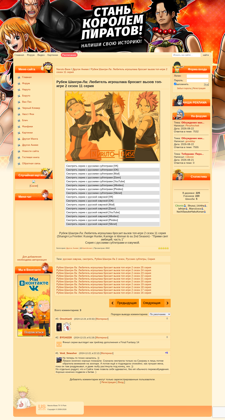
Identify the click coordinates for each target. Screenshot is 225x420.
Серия (151, 259)
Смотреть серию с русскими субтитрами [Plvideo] (94, 189)
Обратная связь (31, 163)
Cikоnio (189, 156)
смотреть (88, 259)
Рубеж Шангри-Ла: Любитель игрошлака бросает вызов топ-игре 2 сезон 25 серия (103, 267)
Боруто (26, 95)
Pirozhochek (192, 125)
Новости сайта (30, 151)
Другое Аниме (30, 144)
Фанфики (27, 126)
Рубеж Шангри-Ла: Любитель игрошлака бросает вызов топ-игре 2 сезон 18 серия (103, 287)
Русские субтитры (136, 259)
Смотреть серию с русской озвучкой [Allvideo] (92, 216)
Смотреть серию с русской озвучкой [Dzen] (91, 208)
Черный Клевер (31, 107)
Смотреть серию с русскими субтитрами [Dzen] (93, 177)
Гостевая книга (30, 157)
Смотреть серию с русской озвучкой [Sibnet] (91, 223)
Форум (31, 55)
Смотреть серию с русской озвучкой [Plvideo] (92, 220)
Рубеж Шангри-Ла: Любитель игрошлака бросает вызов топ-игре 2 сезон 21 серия (103, 278)
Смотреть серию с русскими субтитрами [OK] (92, 169)
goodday (190, 141)
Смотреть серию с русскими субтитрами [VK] (92, 165)
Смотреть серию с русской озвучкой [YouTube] (93, 212)
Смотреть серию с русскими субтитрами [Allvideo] (95, 185)
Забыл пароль (184, 88)
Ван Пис (27, 101)
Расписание (69, 55)
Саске (33, 185)
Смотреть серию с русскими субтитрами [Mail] (93, 173)
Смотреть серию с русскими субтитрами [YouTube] (95, 181)
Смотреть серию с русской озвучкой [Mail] (90, 204)
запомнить (182, 84)
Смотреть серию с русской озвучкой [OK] (89, 200)
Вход (121, 382)
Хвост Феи (28, 114)
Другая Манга (30, 138)
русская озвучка (72, 259)
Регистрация (199, 88)
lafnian (182, 208)
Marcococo (195, 208)
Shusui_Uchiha (196, 205)
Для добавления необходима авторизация (32, 258)
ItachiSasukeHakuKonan (190, 211)
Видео (41, 55)
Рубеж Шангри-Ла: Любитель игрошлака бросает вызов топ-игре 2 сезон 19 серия (103, 284)
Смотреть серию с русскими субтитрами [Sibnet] (94, 193)
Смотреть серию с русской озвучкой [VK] (89, 196)
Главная (19, 55)
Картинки (52, 55)
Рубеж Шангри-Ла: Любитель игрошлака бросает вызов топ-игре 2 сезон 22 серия (103, 275)
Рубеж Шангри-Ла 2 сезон (109, 259)
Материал (102, 318)
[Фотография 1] (33, 182)
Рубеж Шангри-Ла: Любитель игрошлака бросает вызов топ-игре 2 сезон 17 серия (103, 290)
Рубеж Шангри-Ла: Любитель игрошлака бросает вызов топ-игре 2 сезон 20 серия (103, 281)
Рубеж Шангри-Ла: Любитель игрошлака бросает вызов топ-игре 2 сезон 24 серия (103, 270)
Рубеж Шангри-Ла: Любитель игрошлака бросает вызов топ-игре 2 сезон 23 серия (103, 273)
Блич (25, 120)
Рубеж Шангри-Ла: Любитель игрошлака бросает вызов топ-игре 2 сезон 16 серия (103, 292)
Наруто (26, 89)
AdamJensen (87, 248)
